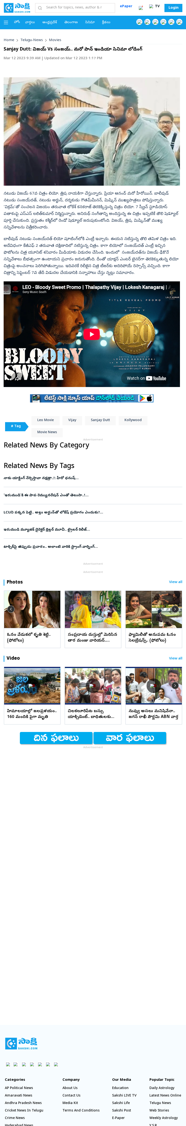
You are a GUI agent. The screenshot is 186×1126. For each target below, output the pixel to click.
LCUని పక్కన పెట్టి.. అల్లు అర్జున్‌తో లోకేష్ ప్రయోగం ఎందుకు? (92, 512)
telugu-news (31, 40)
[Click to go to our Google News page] (179, 22)
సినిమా (90, 22)
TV (157, 6)
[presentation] (11, 609)
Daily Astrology (161, 1088)
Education (120, 1088)
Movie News (47, 432)
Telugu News (160, 1103)
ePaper (126, 6)
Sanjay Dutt (100, 420)
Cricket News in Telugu (24, 1111)
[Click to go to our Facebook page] (139, 22)
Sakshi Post (121, 1111)
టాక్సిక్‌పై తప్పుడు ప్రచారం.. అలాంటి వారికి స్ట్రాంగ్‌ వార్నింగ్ (84, 547)
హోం (17, 22)
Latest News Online (165, 1096)
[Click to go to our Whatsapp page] (147, 22)
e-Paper (118, 1118)
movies (55, 40)
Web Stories (159, 1111)
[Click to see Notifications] (140, 8)
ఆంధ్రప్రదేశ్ (49, 22)
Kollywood (133, 420)
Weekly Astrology (163, 1118)
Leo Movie (45, 420)
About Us (70, 1088)
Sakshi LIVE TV (124, 1096)
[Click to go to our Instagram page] (163, 22)
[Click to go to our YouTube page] (171, 22)
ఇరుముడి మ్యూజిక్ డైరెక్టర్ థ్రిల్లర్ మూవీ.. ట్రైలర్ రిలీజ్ (90, 529)
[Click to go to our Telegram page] (48, 1064)
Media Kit (70, 1103)
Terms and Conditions (81, 1111)
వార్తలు (30, 22)
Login (173, 8)
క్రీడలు (106, 22)
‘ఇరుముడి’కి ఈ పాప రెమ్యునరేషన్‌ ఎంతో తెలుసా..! (93, 495)
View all (175, 582)
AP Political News (19, 1088)
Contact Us (71, 1096)
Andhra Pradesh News (23, 1103)
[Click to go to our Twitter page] (155, 22)
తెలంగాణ (71, 22)
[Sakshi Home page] (17, 7)
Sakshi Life (121, 1103)
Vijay (72, 420)
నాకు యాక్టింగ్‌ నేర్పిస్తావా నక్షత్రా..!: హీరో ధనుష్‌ (92, 478)
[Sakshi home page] (21, 1043)
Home (9, 40)
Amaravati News (18, 1096)
